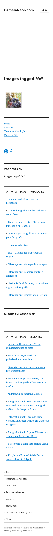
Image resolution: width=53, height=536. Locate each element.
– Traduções (10, 505)
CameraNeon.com (19, 10)
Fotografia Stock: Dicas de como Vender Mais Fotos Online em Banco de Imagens (27, 421)
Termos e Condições (15, 131)
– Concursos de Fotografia (18, 512)
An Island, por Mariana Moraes (25, 394)
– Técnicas (9, 472)
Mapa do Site (11, 135)
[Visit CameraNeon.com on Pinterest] (6, 152)
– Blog (7, 519)
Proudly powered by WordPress (18, 531)
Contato (8, 127)
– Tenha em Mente (14, 492)
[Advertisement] (26, 48)
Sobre (7, 123)
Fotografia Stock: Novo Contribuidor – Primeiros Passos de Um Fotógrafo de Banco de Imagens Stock (26, 405)
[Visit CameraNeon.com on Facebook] (11, 152)
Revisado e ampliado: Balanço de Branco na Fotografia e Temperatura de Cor (26, 382)
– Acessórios (10, 485)
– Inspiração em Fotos (15, 479)
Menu (44, 10)
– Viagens (9, 499)
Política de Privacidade (33, 528)
